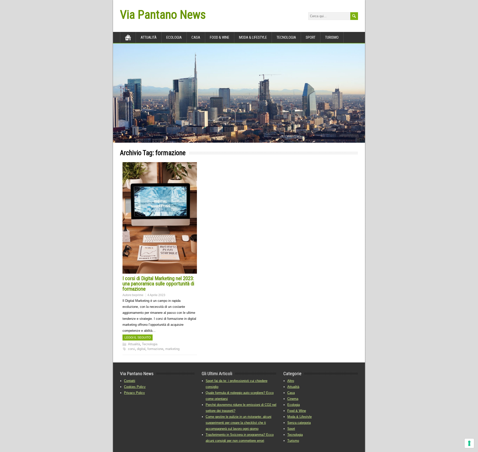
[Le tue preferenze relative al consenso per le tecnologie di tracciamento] (469, 443)
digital (141, 349)
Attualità (149, 37)
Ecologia (174, 37)
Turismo (332, 37)
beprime (137, 295)
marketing (172, 349)
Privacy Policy (134, 393)
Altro (290, 381)
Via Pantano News (163, 14)
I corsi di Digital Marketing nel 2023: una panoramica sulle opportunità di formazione (158, 283)
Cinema (292, 399)
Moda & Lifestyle (299, 417)
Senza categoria (299, 423)
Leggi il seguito (137, 337)
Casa (195, 37)
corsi (131, 349)
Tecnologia (286, 37)
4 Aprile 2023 (156, 295)
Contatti (129, 381)
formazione (155, 349)
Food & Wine (219, 37)
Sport (310, 37)
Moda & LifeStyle (253, 37)
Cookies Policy (135, 387)
